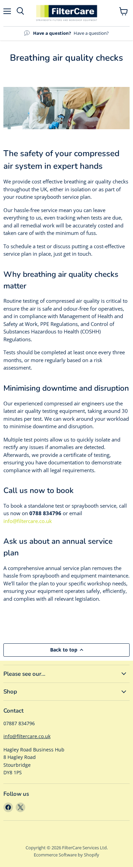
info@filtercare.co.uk (27, 521)
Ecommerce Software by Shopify (66, 855)
